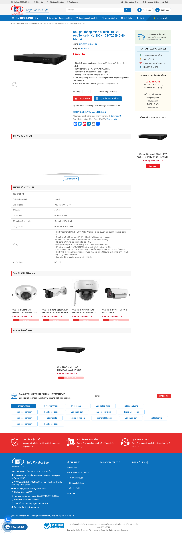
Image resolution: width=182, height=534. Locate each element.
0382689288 (153, 81)
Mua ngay (153, 166)
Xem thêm (70, 178)
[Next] (130, 300)
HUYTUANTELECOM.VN (78, 472)
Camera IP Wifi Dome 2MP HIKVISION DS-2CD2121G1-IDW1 (84, 311)
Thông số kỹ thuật (23, 187)
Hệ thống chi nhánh (56, 2)
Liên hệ (71, 493)
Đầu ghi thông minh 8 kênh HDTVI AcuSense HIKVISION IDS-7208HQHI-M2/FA (153, 155)
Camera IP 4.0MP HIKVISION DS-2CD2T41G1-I (114, 311)
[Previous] (13, 300)
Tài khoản (147, 10)
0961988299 (153, 101)
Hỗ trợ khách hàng (131, 2)
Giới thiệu (39, 2)
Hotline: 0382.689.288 (22, 2)
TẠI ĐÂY (158, 40)
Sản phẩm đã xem (22, 330)
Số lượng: (77, 91)
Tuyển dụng (73, 2)
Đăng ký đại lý (74, 488)
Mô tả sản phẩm (22, 136)
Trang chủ (15, 23)
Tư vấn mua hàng (110, 98)
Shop (22, 23)
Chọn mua (84, 98)
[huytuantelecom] (36, 10)
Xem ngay (115, 116)
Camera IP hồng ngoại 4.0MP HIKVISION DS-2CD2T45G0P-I (55, 311)
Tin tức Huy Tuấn (75, 478)
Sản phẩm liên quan (24, 273)
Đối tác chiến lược (76, 483)
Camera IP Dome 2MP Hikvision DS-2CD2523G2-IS (24, 311)
